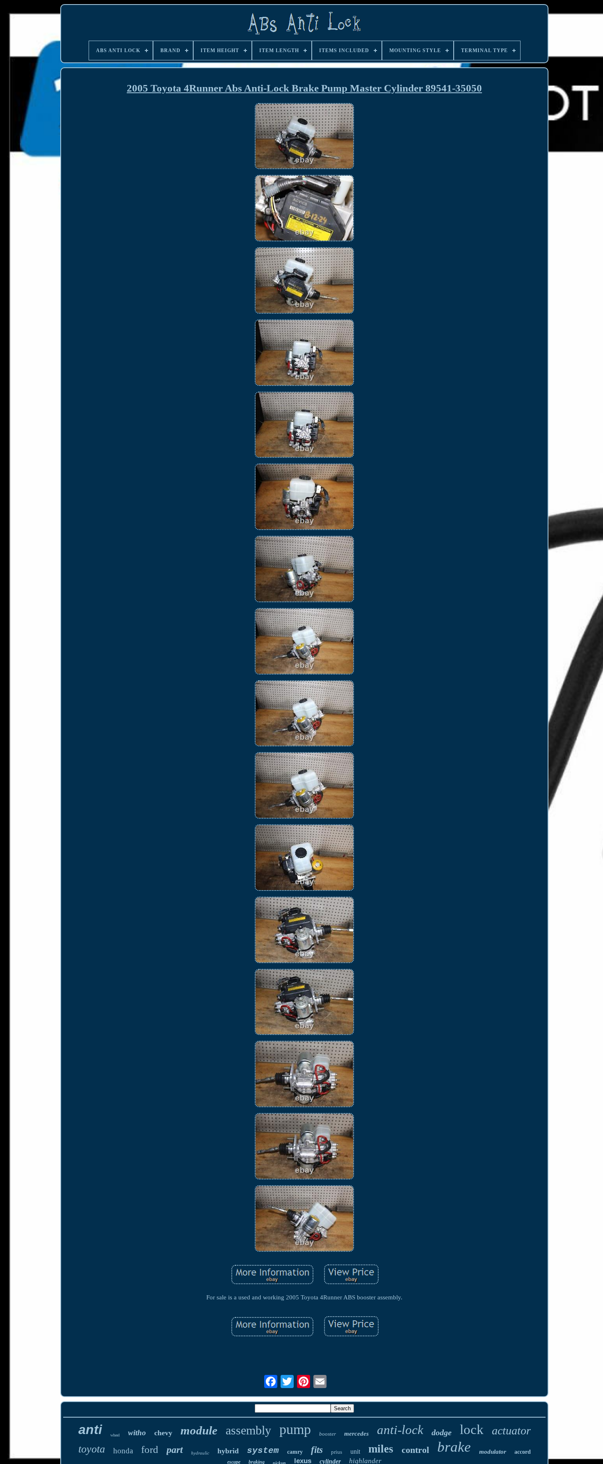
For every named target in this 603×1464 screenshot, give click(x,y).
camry (295, 1452)
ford (149, 1449)
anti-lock (400, 1430)
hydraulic (200, 1452)
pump (295, 1429)
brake (454, 1447)
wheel (115, 1435)
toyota (91, 1449)
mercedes (356, 1433)
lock (472, 1429)
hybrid (228, 1451)
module (198, 1430)
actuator (511, 1430)
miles (380, 1449)
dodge (442, 1432)
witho (137, 1432)
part (175, 1449)
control (415, 1450)
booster (327, 1434)
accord (522, 1452)
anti (90, 1429)
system (263, 1450)
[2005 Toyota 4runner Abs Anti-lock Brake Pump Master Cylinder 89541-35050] (304, 137)
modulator (492, 1451)
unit (355, 1451)
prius (336, 1452)
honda (123, 1450)
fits (317, 1450)
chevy (163, 1433)
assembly (248, 1430)
